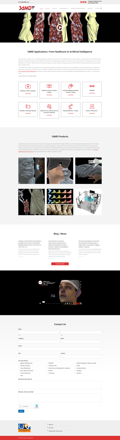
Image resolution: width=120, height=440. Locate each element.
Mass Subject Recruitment (26, 370)
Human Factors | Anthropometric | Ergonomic (59, 368)
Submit (21, 411)
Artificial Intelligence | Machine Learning (86, 363)
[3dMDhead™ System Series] (60, 171)
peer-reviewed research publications (27, 71)
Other (21, 375)
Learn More (28, 93)
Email (62, 338)
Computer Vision (53, 365)
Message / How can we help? (26, 392)
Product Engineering (25, 373)
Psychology (51, 373)
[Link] (31, 171)
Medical (50, 370)
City (19, 353)
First (19, 335)
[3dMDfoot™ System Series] (60, 202)
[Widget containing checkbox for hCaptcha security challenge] (28, 406)
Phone (20, 346)
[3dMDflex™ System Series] (88, 202)
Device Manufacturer (25, 368)
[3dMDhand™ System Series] (88, 171)
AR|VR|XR (51, 363)
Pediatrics (79, 370)
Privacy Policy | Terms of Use (55, 431)
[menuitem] (41, 8)
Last (62, 335)
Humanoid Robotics (81, 368)
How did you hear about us (25, 379)
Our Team (51, 427)
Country (63, 353)
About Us (51, 424)
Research (79, 373)
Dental (78, 365)
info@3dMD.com (24, 2)
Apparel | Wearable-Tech (26, 363)
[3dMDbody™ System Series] (31, 202)
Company (21, 338)
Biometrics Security (25, 365)
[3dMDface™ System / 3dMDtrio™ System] (31, 171)
